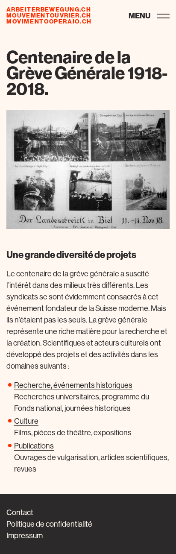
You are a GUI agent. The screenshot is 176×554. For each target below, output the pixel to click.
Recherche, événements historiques (73, 385)
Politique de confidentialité (49, 524)
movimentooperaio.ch (49, 21)
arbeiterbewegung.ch (48, 9)
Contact (19, 512)
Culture (26, 421)
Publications (34, 446)
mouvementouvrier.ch (48, 15)
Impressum (24, 535)
